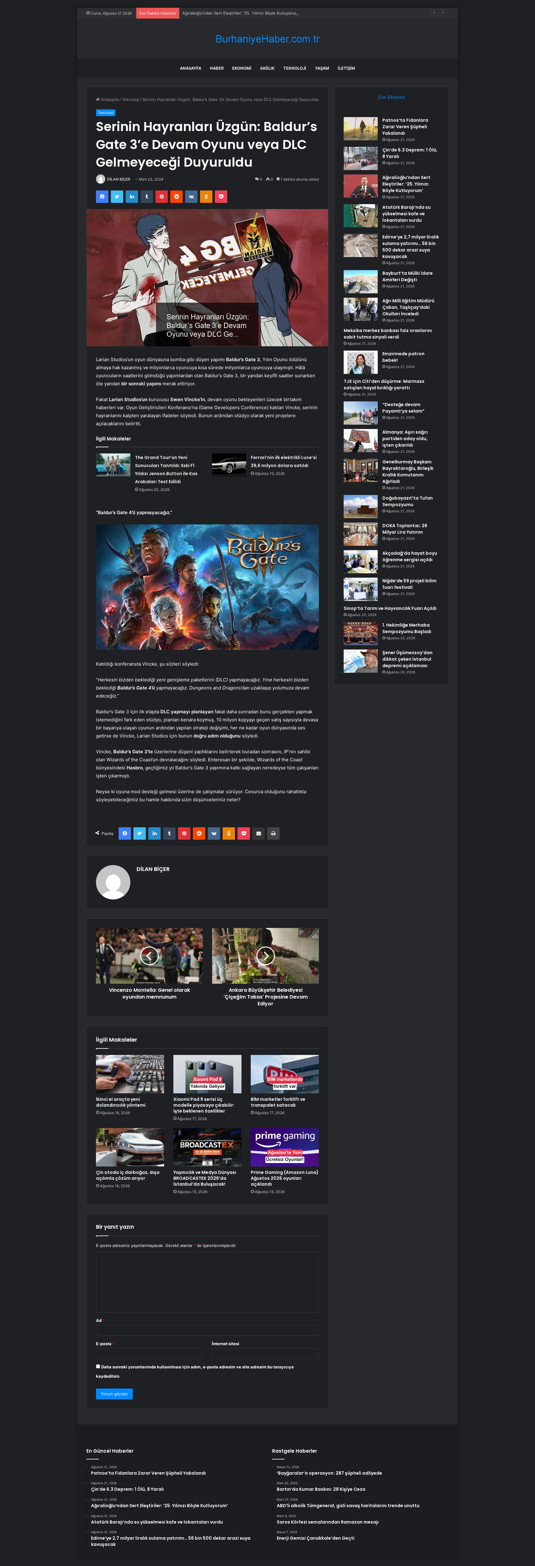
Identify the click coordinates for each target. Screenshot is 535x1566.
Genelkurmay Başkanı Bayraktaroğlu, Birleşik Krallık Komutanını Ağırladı (407, 471)
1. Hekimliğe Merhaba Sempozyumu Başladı (406, 628)
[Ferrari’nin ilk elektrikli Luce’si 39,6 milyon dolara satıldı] (229, 465)
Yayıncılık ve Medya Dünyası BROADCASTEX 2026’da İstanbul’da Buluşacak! (204, 1178)
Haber (217, 68)
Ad (100, 1320)
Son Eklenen (391, 97)
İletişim (346, 68)
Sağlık (267, 68)
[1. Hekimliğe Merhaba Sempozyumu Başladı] (361, 633)
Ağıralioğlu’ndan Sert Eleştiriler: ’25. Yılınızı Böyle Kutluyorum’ (240, 13)
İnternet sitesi (225, 1343)
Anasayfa (190, 68)
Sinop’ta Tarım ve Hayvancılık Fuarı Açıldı (390, 608)
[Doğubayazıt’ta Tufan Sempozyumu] (361, 506)
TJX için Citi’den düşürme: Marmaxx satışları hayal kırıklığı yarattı (384, 384)
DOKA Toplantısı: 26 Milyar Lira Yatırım (404, 529)
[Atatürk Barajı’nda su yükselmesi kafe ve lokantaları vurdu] (361, 215)
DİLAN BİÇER (118, 179)
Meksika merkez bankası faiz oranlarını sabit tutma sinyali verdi (388, 333)
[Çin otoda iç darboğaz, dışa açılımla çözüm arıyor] (130, 1147)
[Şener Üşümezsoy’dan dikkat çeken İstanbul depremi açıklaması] (361, 661)
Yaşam (322, 68)
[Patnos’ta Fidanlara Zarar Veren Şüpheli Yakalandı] (361, 128)
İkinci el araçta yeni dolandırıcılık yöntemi (121, 1102)
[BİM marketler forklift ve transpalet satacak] (285, 1074)
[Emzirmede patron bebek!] (361, 362)
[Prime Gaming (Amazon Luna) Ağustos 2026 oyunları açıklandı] (285, 1147)
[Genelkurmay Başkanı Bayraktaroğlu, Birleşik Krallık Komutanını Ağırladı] (361, 470)
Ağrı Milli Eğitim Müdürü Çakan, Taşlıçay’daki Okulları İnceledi (408, 307)
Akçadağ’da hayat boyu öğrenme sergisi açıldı (409, 556)
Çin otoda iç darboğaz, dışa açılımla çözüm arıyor (127, 1175)
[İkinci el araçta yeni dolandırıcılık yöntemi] (130, 1074)
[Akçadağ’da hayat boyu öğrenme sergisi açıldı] (361, 561)
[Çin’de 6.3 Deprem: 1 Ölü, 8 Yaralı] (361, 158)
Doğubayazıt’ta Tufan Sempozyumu (407, 501)
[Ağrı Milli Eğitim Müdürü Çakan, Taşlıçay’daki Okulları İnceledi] (361, 309)
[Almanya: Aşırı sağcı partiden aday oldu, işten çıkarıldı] (361, 440)
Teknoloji (294, 68)
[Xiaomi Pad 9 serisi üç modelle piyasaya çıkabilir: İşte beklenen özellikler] (207, 1074)
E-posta (105, 1343)
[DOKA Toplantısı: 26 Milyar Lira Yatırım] (361, 534)
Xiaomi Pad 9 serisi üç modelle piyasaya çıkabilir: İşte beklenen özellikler (203, 1105)
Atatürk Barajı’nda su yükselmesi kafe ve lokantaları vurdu (406, 213)
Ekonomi (241, 68)
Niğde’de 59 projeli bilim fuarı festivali (409, 584)
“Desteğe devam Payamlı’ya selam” (403, 407)
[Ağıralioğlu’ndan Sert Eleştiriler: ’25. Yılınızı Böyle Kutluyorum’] (361, 186)
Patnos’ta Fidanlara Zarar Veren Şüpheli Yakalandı (405, 126)
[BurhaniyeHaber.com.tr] (267, 38)
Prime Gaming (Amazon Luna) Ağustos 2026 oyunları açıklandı (285, 1178)
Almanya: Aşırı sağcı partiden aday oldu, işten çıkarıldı (405, 438)
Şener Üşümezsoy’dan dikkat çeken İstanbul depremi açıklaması (407, 659)
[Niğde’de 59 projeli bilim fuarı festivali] (361, 589)
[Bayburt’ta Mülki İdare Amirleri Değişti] (361, 281)
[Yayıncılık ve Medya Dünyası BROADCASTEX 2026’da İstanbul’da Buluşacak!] (207, 1147)
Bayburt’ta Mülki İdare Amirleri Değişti (407, 276)
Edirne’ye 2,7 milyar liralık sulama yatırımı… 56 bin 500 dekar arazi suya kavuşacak (410, 247)
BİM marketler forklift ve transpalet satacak (278, 1102)
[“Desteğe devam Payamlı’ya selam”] (361, 413)
